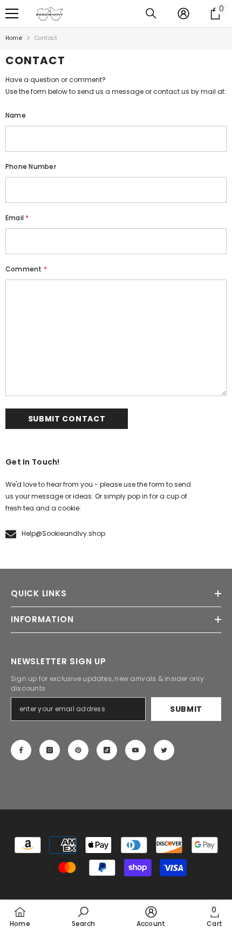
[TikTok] (107, 750)
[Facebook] (21, 750)
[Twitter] (164, 750)
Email (17, 217)
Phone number (30, 166)
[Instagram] (49, 750)
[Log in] (183, 13)
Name (15, 115)
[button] (66, 418)
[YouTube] (135, 750)
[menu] (11, 13)
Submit (186, 709)
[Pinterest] (78, 750)
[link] (83, 916)
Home (13, 38)
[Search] (151, 13)
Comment (26, 269)
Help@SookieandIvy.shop (63, 533)
